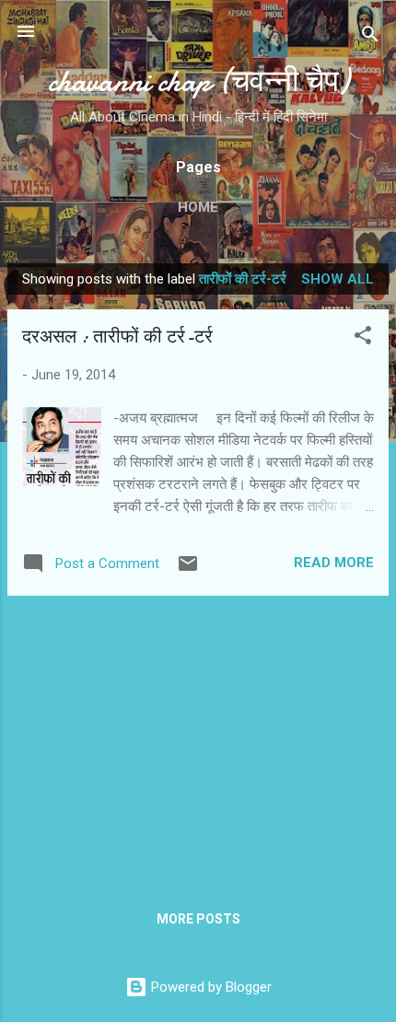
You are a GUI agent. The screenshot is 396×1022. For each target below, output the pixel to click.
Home (198, 207)
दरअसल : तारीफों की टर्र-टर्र (117, 336)
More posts (198, 919)
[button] (363, 338)
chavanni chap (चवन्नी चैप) (198, 81)
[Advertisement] (198, 739)
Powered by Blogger (209, 987)
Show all (337, 279)
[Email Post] (188, 570)
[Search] (370, 37)
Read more (334, 562)
